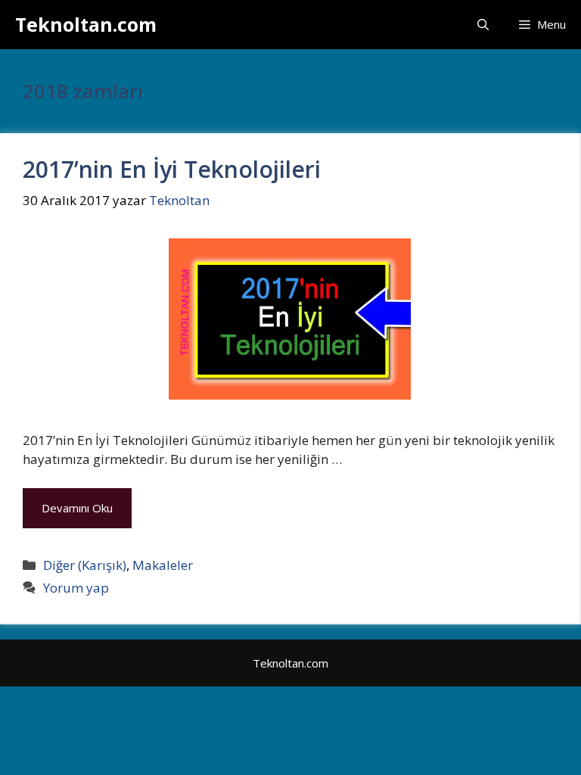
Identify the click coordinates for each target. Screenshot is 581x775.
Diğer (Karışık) (84, 565)
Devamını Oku (77, 507)
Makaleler (162, 565)
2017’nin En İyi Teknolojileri (172, 169)
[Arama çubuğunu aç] (483, 24)
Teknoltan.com (86, 24)
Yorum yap (76, 587)
